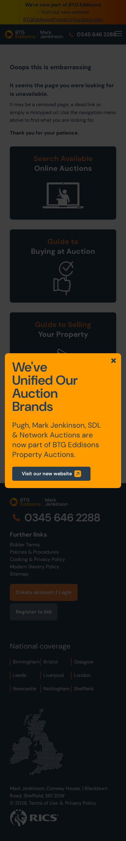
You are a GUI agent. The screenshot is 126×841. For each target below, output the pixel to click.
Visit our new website (47, 473)
